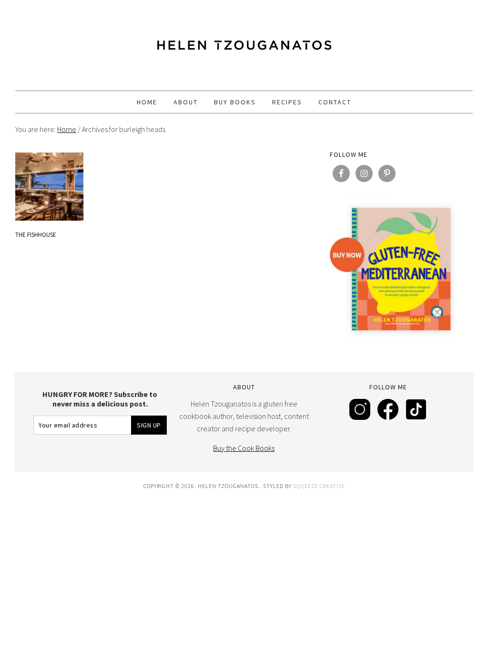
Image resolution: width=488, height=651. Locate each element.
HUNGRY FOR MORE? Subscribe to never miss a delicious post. (99, 398)
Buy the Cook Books (243, 448)
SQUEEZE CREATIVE (319, 485)
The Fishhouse (35, 235)
